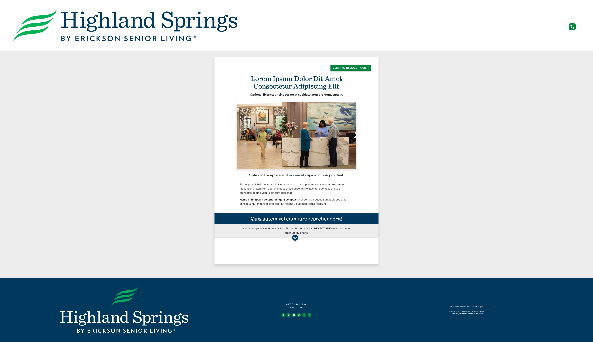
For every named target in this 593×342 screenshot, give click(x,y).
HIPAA (452, 306)
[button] (246, 135)
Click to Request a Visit (350, 68)
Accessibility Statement (458, 314)
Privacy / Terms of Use (475, 314)
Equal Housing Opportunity (465, 306)
